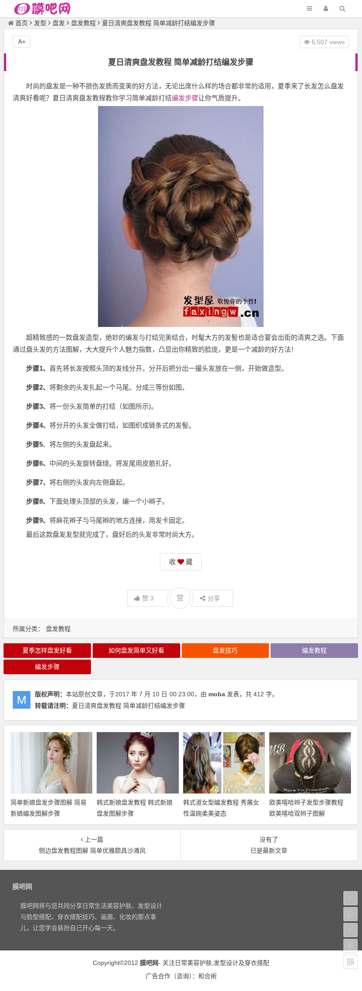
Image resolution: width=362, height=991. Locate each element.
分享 (213, 598)
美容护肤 (199, 962)
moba (216, 694)
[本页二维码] (350, 962)
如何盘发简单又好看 (136, 650)
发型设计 (226, 962)
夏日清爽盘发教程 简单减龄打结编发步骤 (128, 705)
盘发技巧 (225, 650)
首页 (21, 23)
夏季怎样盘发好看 (47, 650)
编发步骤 (185, 98)
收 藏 (180, 562)
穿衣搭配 (257, 962)
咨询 (183, 976)
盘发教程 (83, 23)
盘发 (59, 23)
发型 (40, 23)
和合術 (207, 976)
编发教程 (314, 650)
